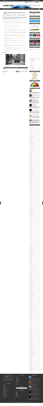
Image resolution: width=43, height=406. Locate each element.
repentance (31, 357)
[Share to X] (14, 15)
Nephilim (30, 256)
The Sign (17, 383)
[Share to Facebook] (15, 15)
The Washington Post (5, 396)
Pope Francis (31, 272)
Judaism (30, 242)
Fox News (4, 387)
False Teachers (31, 205)
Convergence (31, 171)
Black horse (31, 155)
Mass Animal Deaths (32, 247)
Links (12, 0)
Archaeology (31, 141)
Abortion (30, 129)
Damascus (31, 176)
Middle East (31, 251)
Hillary (17, 394)
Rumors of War (31, 284)
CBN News (4, 385)
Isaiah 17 (30, 230)
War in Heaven (31, 323)
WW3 (30, 322)
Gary (17, 392)
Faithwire (4, 386)
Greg (17, 393)
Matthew (18, 395)
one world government (32, 352)
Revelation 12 (31, 280)
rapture (30, 356)
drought (30, 335)
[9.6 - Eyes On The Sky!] (34, 84)
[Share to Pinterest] (15, 15)
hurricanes (31, 344)
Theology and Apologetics (32, 306)
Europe (6, 67)
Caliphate (31, 162)
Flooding (8, 67)
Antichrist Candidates (32, 137)
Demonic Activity (31, 183)
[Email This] (13, 15)
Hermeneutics (31, 222)
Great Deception (31, 217)
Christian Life (31, 163)
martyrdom (31, 348)
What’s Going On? (18, 384)
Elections (30, 196)
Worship (30, 327)
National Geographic (5, 390)
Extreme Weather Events (32, 201)
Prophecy (31, 276)
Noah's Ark (31, 260)
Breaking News (31, 159)
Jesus (30, 239)
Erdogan (30, 197)
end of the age (31, 336)
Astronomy (31, 145)
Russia (30, 285)
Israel (30, 234)
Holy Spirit (31, 225)
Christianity (31, 167)
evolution (31, 339)
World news (17, 67)
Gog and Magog (31, 213)
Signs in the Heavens (32, 293)
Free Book (10, 0)
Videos (30, 318)
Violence (30, 319)
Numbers (31, 263)
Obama (30, 264)
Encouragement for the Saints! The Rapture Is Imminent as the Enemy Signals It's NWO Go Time (36, 120)
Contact (17, 378)
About (14, 0)
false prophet (31, 340)
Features (26, 71)
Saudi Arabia (31, 289)
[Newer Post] (0, 203)
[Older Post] (42, 203)
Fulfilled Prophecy (31, 209)
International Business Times (6, 389)
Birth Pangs (31, 154)
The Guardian (4, 395)
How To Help (17, 381)
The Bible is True (31, 302)
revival (30, 360)
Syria (30, 297)
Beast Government (31, 150)
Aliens (30, 133)
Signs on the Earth (11, 67)
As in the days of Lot (32, 142)
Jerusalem (31, 238)
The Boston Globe (5, 393)
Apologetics (31, 138)
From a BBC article (20, 18)
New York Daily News (5, 391)
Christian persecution (32, 166)
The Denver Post (5, 394)
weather (14, 67)
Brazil (30, 158)
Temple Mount (31, 298)
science (30, 361)
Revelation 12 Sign (31, 281)
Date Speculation (31, 179)
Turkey (30, 310)
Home (16, 376)
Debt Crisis (31, 180)
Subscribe (34, 29)
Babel (30, 146)
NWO (30, 255)
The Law (33, 90)
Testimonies (31, 301)
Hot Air (4, 388)
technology (31, 365)
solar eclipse (31, 364)
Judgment (31, 243)
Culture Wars (31, 175)
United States (31, 314)
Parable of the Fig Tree (32, 268)
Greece (30, 218)
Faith (30, 204)
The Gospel (31, 305)
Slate (3, 392)
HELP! (7, 0)
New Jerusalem (31, 259)
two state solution (31, 369)
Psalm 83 (31, 277)
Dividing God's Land (31, 184)
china (30, 331)
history (30, 343)
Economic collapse (31, 192)
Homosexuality (31, 226)
